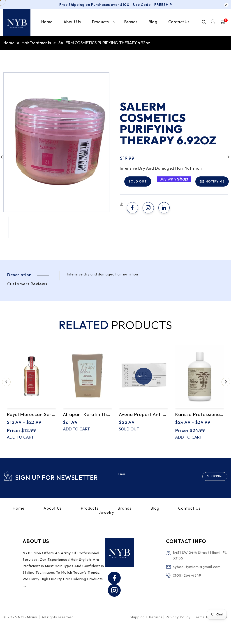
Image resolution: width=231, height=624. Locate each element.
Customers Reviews (27, 284)
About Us (53, 508)
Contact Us (189, 508)
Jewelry (106, 512)
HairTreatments (36, 42)
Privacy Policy (178, 617)
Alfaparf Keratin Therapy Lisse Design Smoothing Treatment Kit (87, 414)
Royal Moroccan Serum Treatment (31, 414)
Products (90, 508)
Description (19, 274)
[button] (122, 204)
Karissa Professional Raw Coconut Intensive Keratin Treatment (199, 414)
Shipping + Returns (146, 617)
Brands (125, 508)
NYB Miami (27, 617)
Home (8, 42)
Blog (154, 508)
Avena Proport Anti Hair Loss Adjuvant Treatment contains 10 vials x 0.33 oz (143, 414)
